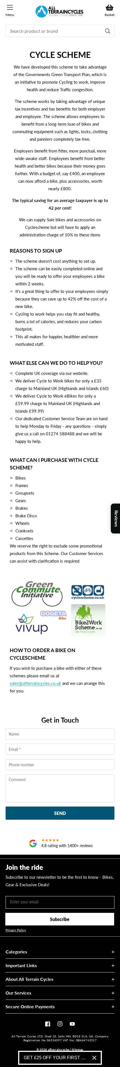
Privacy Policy (16, 930)
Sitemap (77, 1049)
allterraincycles (58, 1049)
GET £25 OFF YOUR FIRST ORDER (56, 1057)
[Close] (94, 1058)
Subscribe (59, 919)
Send (60, 813)
